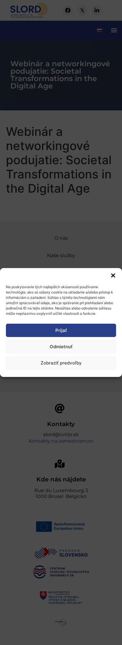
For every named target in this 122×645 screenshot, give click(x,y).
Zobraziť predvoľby (61, 363)
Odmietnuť (61, 346)
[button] (113, 275)
